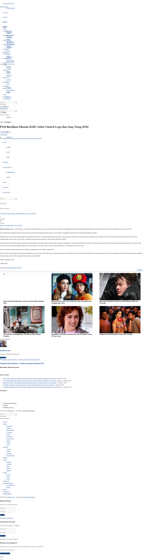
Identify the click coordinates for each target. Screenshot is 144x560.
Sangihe (9, 97)
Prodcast (9, 37)
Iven (8, 77)
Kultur (5, 65)
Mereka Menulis (7, 167)
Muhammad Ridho (9, 267)
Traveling (9, 41)
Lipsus (8, 147)
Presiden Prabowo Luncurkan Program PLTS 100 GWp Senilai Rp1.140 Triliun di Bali (28, 385)
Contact (5, 12)
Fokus (4, 142)
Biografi (9, 137)
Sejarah (9, 69)
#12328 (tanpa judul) (8, 3)
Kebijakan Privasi (8, 407)
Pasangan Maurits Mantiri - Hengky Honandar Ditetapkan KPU (22, 363)
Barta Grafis (10, 35)
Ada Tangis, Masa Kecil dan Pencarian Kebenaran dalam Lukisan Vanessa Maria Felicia (29, 378)
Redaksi (5, 405)
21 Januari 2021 (3, 132)
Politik (5, 62)
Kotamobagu (10, 60)
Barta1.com (11, 411)
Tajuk (8, 157)
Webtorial (5, 58)
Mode (8, 52)
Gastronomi (10, 62)
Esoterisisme (10, 172)
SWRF (8, 177)
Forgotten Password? (6, 518)
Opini (8, 152)
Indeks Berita (11, 8)
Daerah (5, 52)
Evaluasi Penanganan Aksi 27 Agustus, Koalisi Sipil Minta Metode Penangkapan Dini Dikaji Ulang (32, 387)
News (4, 29)
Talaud (5, 53)
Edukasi (9, 33)
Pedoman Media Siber (10, 403)
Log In (16, 539)
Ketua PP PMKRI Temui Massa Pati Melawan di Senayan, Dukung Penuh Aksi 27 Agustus (29, 383)
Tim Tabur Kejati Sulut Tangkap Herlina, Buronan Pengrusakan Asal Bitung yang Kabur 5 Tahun (32, 380)
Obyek (9, 48)
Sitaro (8, 56)
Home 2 (5, 17)
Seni (8, 71)
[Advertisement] (40, 396)
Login (4, 70)
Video (4, 182)
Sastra (9, 132)
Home (5, 22)
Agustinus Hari (4, 131)
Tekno (8, 46)
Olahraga (5, 162)
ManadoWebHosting (29, 411)
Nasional (9, 31)
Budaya (9, 117)
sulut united (17, 267)
